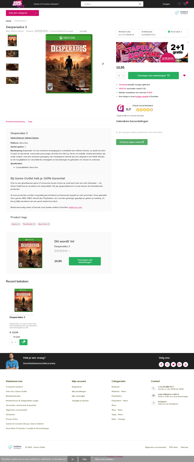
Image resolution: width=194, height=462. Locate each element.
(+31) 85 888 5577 (166, 387)
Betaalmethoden (13, 396)
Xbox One (43, 224)
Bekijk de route (75, 207)
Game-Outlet (39, 447)
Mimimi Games (17, 31)
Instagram (167, 364)
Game (16, 224)
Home (8, 21)
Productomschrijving (15, 121)
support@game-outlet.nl (168, 394)
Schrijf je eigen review (131, 142)
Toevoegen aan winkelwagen (85, 261)
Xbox (114, 405)
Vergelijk (16, 337)
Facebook (161, 364)
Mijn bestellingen (79, 391)
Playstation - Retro (120, 400)
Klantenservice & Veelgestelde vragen (22, 400)
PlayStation (117, 396)
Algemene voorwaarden (16, 410)
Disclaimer (10, 414)
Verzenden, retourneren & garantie (21, 405)
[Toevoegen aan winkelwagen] (23, 342)
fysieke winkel (141, 96)
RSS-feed (173, 447)
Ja (72, 459)
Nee (85, 459)
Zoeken (140, 4)
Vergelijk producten (80, 400)
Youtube (185, 364)
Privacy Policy (12, 419)
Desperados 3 (17, 317)
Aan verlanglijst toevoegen (184, 75)
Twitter (173, 364)
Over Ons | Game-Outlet (16, 391)
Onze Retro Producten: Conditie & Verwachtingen (27, 428)
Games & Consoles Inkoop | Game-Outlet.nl (25, 424)
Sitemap (184, 447)
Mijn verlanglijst (78, 396)
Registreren (77, 387)
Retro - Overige (118, 419)
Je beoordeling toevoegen (62, 31)
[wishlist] (179, 4)
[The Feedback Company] (15, 447)
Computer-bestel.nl (14, 387)
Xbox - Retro (117, 410)
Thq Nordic (29, 224)
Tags (30, 121)
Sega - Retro (117, 414)
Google (179, 364)
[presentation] (103, 64)
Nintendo (116, 387)
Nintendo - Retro (119, 391)
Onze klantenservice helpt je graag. (39, 363)
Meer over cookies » (104, 459)
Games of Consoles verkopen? (46, 4)
